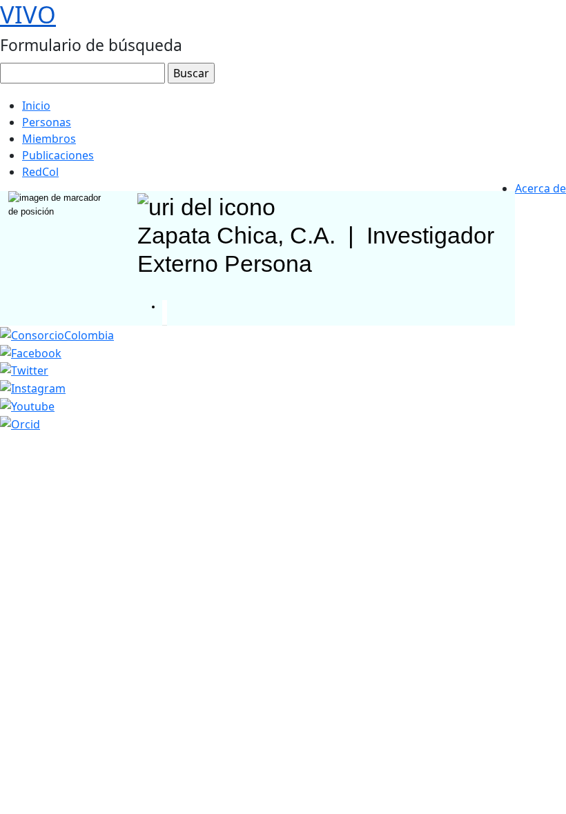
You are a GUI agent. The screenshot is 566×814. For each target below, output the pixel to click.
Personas (46, 122)
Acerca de (540, 188)
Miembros (49, 138)
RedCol (40, 171)
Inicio (36, 105)
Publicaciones (58, 155)
